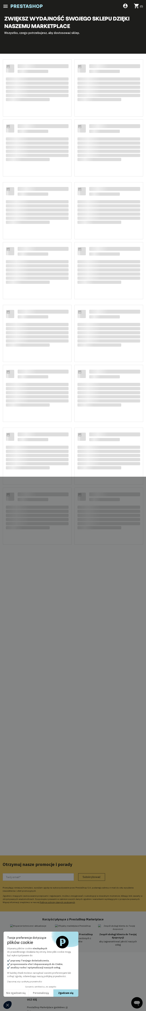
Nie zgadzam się (16, 993)
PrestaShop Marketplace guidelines (47, 1007)
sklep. (75, 33)
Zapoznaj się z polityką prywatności (24, 981)
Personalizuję (41, 993)
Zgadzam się (66, 993)
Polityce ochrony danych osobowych (57, 902)
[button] (7, 1005)
